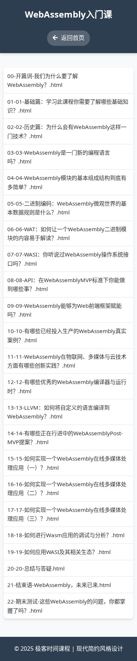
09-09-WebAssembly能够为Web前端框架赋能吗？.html (64, 310)
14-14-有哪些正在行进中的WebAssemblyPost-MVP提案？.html (65, 437)
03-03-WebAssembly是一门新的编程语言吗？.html (58, 157)
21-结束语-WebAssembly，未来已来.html (59, 584)
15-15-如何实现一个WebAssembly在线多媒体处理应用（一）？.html (66, 463)
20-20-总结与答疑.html (36, 568)
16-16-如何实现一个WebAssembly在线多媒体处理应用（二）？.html (66, 488)
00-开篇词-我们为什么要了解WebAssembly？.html (42, 80)
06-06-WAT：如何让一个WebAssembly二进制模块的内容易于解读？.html (66, 233)
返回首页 (72, 38)
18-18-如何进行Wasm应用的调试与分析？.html (66, 535)
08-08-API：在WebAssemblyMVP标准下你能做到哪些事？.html (66, 284)
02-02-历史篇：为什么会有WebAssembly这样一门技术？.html (66, 131)
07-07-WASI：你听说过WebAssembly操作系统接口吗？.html (68, 259)
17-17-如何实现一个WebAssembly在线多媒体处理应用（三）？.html (66, 514)
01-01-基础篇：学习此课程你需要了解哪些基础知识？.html (67, 106)
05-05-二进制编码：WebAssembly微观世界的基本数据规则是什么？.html (66, 208)
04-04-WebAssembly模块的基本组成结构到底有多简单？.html (66, 182)
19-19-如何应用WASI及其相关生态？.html (59, 551)
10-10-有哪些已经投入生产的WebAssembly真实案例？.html (66, 335)
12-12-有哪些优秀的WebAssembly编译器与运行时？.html (66, 386)
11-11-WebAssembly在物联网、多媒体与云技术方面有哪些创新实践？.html (66, 361)
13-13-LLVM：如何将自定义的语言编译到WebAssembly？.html (58, 412)
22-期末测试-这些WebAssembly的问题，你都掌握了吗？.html (66, 606)
